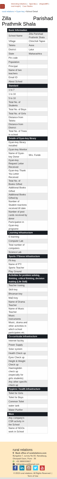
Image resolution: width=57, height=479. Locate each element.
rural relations (8, 11)
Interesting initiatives (18, 4)
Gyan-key (20, 11)
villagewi (43, 4)
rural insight (15, 6)
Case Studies (28, 6)
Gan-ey (33, 4)
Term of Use (33, 476)
